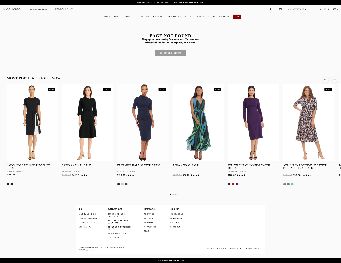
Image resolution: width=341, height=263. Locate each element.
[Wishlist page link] (280, 9)
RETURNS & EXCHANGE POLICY (120, 228)
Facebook (176, 223)
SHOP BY (157, 16)
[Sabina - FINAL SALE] (87, 122)
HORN (122, 184)
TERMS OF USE (236, 249)
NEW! (116, 16)
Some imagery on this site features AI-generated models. (102, 248)
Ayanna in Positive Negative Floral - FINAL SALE (305, 166)
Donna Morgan (88, 218)
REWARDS (224, 16)
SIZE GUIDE (114, 238)
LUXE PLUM (126, 184)
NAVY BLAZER (11, 184)
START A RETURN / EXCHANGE (117, 215)
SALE (236, 16)
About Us (149, 214)
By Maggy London (15, 171)
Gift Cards (85, 227)
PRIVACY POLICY (253, 249)
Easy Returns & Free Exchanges (189, 2)
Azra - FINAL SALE (185, 165)
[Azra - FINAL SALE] (198, 122)
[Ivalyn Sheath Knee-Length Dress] (253, 122)
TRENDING (130, 16)
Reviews (148, 223)
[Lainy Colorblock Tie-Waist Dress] (32, 122)
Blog (146, 231)
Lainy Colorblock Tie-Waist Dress (28, 166)
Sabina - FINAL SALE (76, 165)
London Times (87, 223)
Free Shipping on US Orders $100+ (152, 2)
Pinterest (176, 227)
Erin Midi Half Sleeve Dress (138, 165)
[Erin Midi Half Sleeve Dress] (142, 122)
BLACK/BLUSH (284, 184)
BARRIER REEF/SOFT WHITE (292, 184)
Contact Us (177, 214)
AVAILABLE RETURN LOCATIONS (118, 222)
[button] (170, 260)
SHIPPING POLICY (117, 234)
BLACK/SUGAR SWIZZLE (288, 184)
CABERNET (233, 184)
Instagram (176, 218)
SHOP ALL (144, 16)
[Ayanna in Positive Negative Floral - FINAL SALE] (308, 122)
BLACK (8, 184)
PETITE (200, 16)
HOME (107, 16)
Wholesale (150, 227)
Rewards (149, 218)
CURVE (211, 16)
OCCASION (173, 16)
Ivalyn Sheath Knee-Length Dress (249, 166)
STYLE (188, 16)
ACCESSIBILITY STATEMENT (216, 249)
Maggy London (87, 214)
